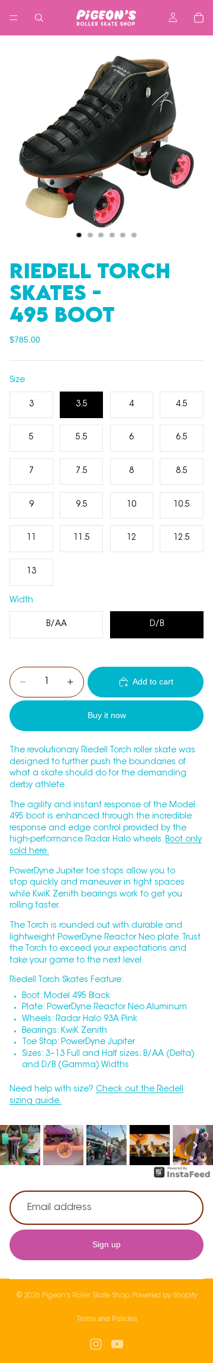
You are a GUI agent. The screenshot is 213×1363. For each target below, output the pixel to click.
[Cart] (199, 18)
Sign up (106, 1244)
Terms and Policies (106, 1319)
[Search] (39, 18)
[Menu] (13, 17)
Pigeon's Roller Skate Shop (85, 1295)
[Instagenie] (182, 1178)
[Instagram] (96, 1344)
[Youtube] (117, 1344)
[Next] (195, 1145)
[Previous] (18, 1145)
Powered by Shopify (164, 1295)
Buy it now (107, 715)
